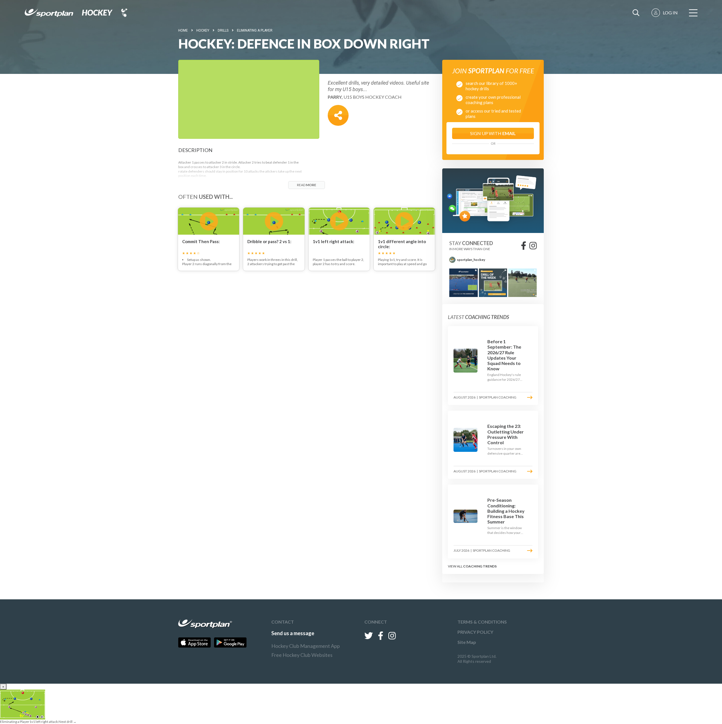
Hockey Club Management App (305, 646)
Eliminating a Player (254, 30)
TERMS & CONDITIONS (482, 621)
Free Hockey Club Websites (302, 655)
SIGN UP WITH (493, 133)
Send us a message (292, 633)
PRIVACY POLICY (475, 632)
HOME (183, 30)
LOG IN (670, 12)
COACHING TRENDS (480, 566)
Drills (223, 30)
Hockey (202, 30)
